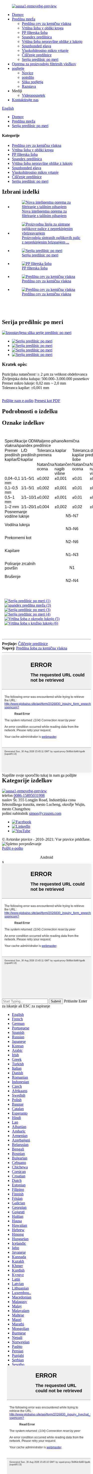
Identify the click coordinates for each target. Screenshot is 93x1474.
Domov (18, 14)
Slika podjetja (32, 82)
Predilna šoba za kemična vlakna (41, 648)
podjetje (18, 68)
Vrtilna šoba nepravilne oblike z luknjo (52, 41)
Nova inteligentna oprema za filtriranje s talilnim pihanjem (44, 213)
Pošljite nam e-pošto (17, 401)
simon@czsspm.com (45, 813)
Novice (27, 73)
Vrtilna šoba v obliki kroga (42, 28)
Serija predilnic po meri (40, 59)
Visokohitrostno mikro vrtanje (45, 50)
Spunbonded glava (36, 46)
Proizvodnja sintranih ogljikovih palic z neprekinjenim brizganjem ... (51, 240)
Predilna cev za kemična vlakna (46, 23)
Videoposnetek (33, 95)
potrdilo (28, 77)
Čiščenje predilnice (37, 55)
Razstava (29, 86)
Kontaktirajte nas (25, 100)
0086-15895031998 (29, 795)
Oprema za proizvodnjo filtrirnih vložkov (44, 64)
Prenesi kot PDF (47, 401)
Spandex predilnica (37, 37)
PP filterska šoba (35, 32)
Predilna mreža (23, 19)
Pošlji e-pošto (12, 848)
